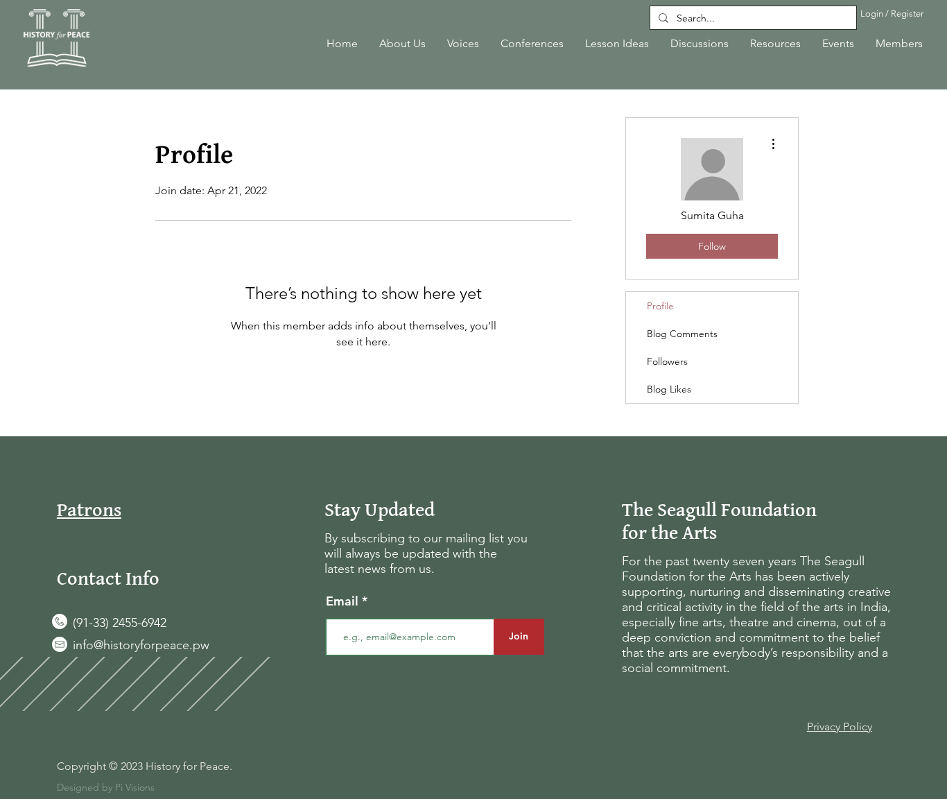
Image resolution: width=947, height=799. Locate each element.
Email (344, 601)
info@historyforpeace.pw (141, 645)
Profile (660, 306)
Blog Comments (682, 333)
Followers (667, 361)
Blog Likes (669, 389)
